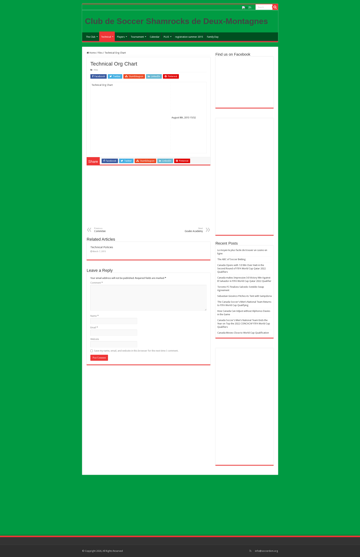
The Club (90, 36)
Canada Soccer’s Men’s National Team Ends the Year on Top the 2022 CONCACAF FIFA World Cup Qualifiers (243, 323)
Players (121, 36)
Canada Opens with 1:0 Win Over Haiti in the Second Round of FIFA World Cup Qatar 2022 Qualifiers (241, 268)
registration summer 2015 (189, 36)
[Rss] (250, 551)
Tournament (137, 36)
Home (92, 52)
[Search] (275, 7)
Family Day (212, 36)
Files (100, 52)
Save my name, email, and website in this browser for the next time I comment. (136, 350)
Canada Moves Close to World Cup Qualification (243, 332)
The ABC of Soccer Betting (231, 259)
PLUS (166, 36)
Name (94, 315)
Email (94, 327)
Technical (106, 36)
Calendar (155, 36)
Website (94, 339)
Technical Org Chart (102, 85)
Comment (96, 282)
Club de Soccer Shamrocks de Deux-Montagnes (176, 21)
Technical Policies (101, 247)
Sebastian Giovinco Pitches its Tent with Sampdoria (244, 296)
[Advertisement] (148, 199)
